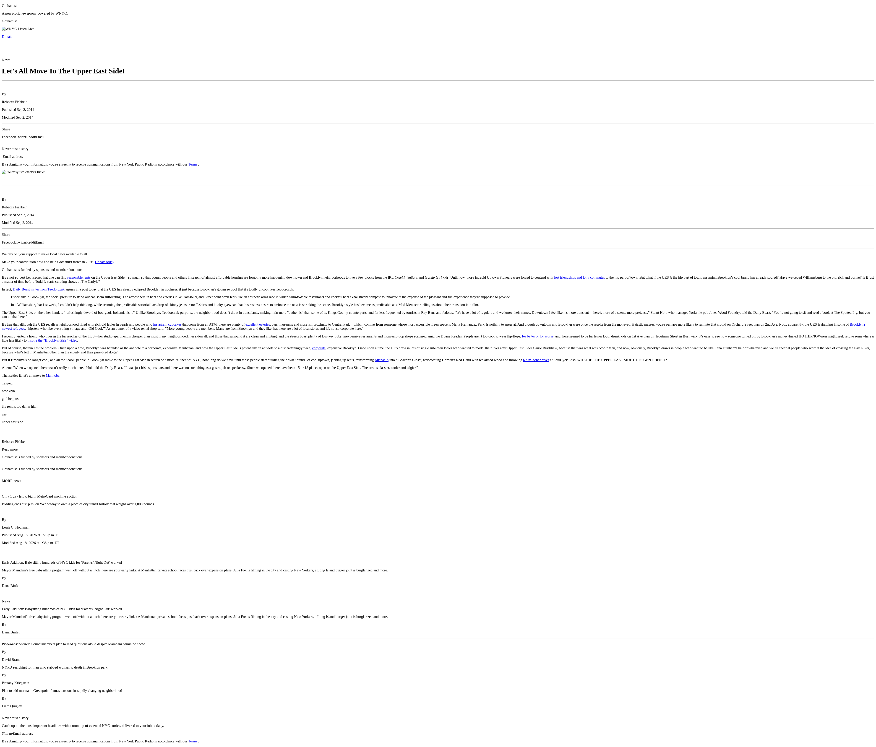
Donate (7, 37)
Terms (192, 164)
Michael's (381, 360)
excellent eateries (257, 324)
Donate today (104, 262)
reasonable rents (78, 277)
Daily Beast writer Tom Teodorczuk (39, 289)
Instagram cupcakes (167, 324)
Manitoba (53, 375)
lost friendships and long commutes (579, 277)
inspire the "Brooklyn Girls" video (52, 340)
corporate (319, 348)
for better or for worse (537, 336)
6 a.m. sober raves (536, 360)
